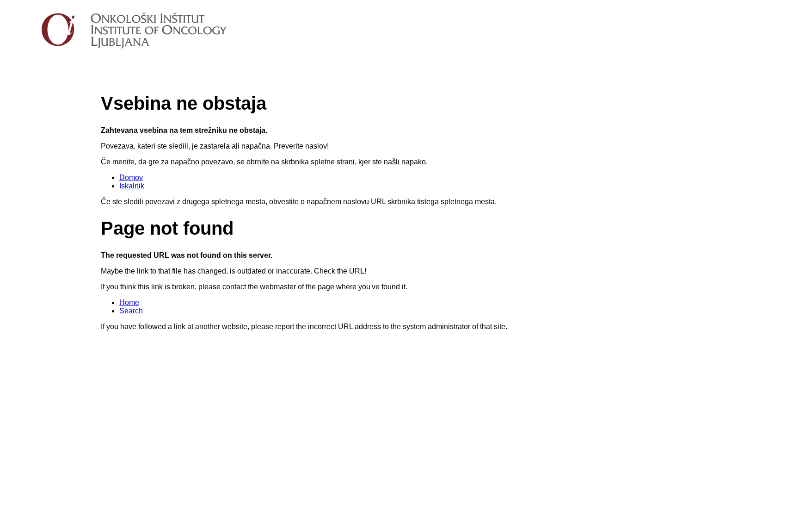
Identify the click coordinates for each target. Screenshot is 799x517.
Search (131, 311)
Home (129, 302)
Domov (131, 177)
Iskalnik (131, 186)
